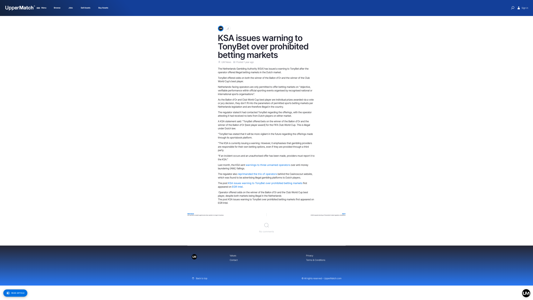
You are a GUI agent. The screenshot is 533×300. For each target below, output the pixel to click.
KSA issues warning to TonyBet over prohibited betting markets (265, 183)
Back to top (201, 278)
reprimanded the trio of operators (257, 174)
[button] (227, 28)
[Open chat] (526, 293)
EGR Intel (237, 186)
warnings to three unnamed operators (268, 165)
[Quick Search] (513, 8)
